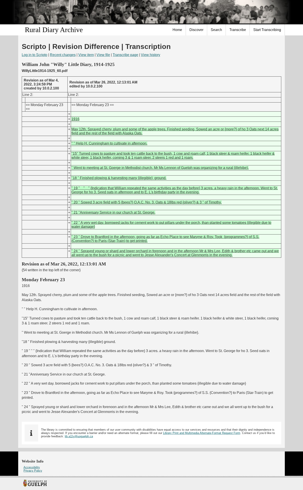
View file (103, 55)
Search (216, 30)
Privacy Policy (33, 470)
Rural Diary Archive (54, 30)
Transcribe (237, 30)
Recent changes (63, 55)
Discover (196, 30)
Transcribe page (125, 55)
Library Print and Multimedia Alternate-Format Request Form (201, 433)
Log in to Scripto (34, 55)
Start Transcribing (267, 30)
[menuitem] (177, 29)
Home (177, 30)
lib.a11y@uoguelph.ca (79, 436)
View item (86, 55)
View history (150, 55)
